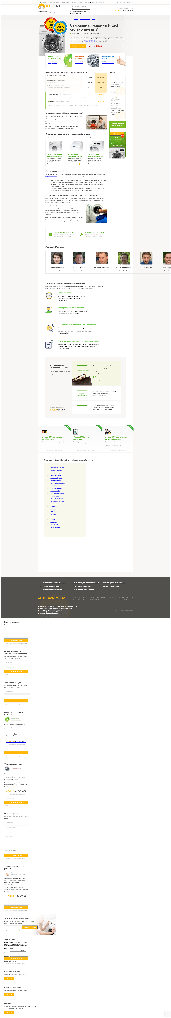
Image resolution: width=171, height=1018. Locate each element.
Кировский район (55, 491)
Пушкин (52, 511)
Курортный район (55, 527)
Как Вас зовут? (8, 948)
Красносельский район (56, 498)
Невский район (54, 496)
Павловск (53, 509)
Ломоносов (53, 504)
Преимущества (65, 2)
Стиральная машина (79, 6)
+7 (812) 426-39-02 (89, 41)
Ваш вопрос (8, 956)
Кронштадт (53, 506)
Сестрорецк (53, 522)
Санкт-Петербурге (55, 13)
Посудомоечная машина (81, 9)
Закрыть (9, 978)
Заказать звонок (117, 134)
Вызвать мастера (78, 46)
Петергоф (53, 514)
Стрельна (53, 516)
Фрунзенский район (56, 488)
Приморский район (55, 480)
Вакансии (80, 2)
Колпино (52, 519)
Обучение (94, 2)
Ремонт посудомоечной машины (86, 583)
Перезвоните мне (30, 927)
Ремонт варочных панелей (53, 590)
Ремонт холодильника (51, 586)
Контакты (101, 2)
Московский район (55, 485)
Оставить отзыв (16, 855)
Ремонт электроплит (111, 586)
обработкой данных (116, 141)
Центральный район (56, 470)
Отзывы (87, 2)
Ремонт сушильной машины (114, 583)
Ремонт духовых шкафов (82, 586)
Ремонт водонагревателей (83, 590)
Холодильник (76, 13)
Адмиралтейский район (57, 467)
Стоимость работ (54, 2)
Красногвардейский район (57, 493)
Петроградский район (56, 472)
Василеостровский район (57, 483)
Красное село (54, 524)
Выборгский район (55, 475)
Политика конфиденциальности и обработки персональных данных (124, 609)
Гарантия (73, 2)
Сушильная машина (79, 11)
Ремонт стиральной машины (54, 583)
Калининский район (56, 478)
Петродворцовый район (57, 501)
